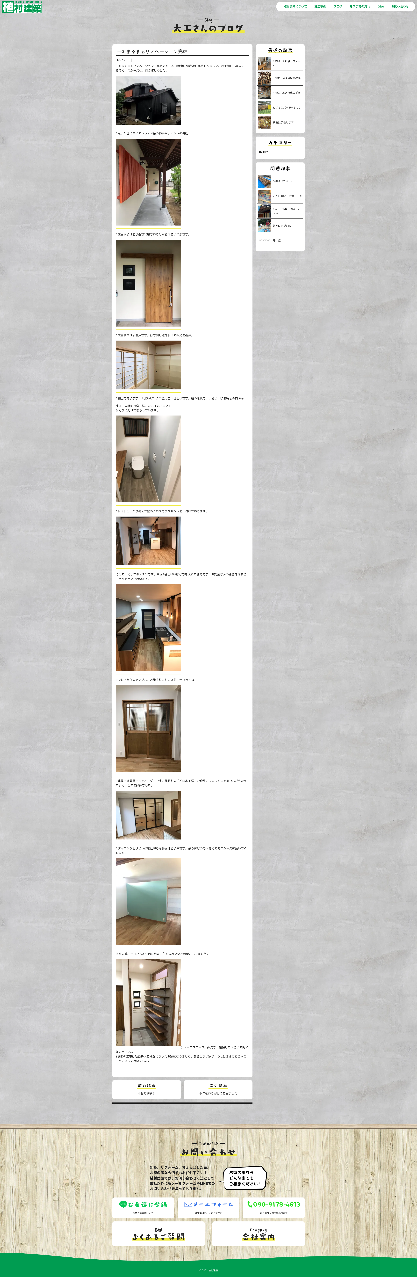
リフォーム (124, 60)
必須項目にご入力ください (208, 1213)
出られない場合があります (274, 1213)
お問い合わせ (400, 6)
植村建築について (295, 6)
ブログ (337, 6)
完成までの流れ (360, 6)
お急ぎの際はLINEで (143, 1213)
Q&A (380, 6)
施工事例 (320, 6)
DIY (265, 152)
